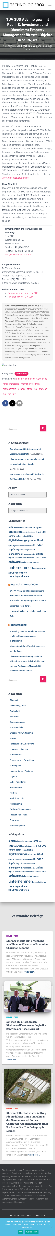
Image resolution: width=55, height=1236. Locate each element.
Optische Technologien (20, 809)
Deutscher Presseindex (24, 584)
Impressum (41, 1216)
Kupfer (12, 549)
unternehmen (20, 567)
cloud (38, 532)
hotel (5, 383)
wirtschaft (37, 568)
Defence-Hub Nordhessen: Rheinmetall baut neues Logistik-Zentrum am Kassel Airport (26, 1025)
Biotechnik (14, 716)
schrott (25, 558)
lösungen (31, 550)
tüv (14, 394)
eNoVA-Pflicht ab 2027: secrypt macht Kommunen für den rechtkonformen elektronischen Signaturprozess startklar (28, 596)
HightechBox (19, 624)
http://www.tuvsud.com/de (18, 254)
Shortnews (14, 820)
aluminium (28, 527)
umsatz (36, 562)
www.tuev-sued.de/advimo (15, 177)
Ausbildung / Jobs (18, 705)
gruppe (16, 546)
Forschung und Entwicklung (22, 760)
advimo (20, 378)
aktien (12, 527)
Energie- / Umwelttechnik (21, 733)
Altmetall (19, 527)
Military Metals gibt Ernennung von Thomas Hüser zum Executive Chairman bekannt (27, 944)
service (31, 558)
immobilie (14, 383)
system (30, 562)
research (18, 558)
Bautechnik (15, 711)
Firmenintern (21, 374)
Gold (40, 540)
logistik (19, 550)
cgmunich (30, 378)
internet (24, 383)
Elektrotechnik (16, 727)
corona (12, 536)
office (29, 389)
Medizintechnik (17, 798)
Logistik (13, 776)
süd (4, 394)
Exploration (31, 540)
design (24, 536)
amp (35, 527)
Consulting (41, 378)
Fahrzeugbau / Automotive (22, 744)
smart (44, 558)
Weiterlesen (31, 1232)
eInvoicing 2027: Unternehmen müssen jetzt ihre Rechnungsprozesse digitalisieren (27, 636)
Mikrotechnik (16, 804)
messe (26, 554)
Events (13, 738)
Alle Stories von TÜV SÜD (20, 296)
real (35, 389)
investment (34, 383)
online (39, 553)
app (40, 527)
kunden (38, 545)
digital (30, 536)
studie (23, 562)
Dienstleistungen (17, 722)
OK (20, 1232)
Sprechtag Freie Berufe (20, 606)
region (11, 558)
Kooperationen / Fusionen (21, 771)
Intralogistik (15, 766)
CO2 (44, 532)
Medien (13, 793)
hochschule (24, 546)
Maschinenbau (16, 787)
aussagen (15, 532)
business (31, 532)
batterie (25, 532)
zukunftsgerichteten (18, 576)
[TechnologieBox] (24, 5)
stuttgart (43, 389)
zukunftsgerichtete (18, 573)
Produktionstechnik (18, 815)
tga (9, 394)
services (38, 558)
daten (18, 536)
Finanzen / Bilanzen (19, 749)
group (11, 545)
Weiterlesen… (29, 972)
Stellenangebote (17, 826)
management (9, 389)
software (14, 562)
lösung (25, 550)
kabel (31, 546)
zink (44, 568)
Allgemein (14, 700)
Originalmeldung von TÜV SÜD (23, 293)
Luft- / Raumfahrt (18, 782)
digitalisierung (17, 540)
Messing (32, 554)
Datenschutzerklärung (20, 1216)
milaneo (21, 389)
